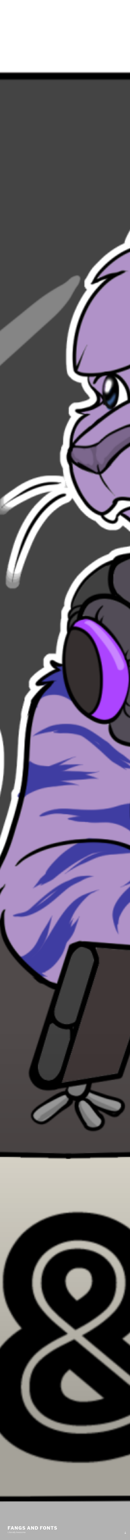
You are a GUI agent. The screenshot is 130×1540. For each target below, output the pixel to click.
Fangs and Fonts (33, 1528)
